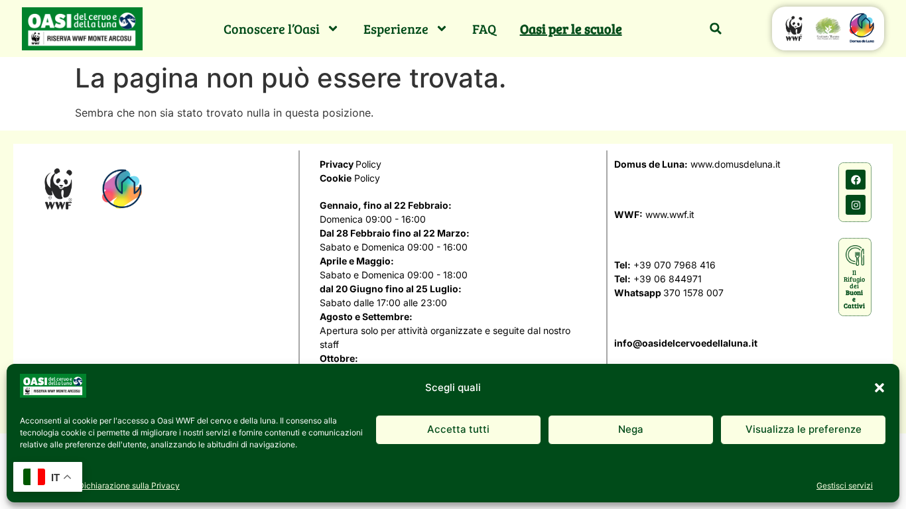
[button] (879, 387)
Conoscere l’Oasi (272, 28)
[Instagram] (856, 205)
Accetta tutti (458, 429)
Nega (630, 429)
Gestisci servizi (844, 485)
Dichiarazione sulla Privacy (129, 485)
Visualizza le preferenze (803, 429)
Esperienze (395, 28)
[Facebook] (856, 180)
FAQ (484, 28)
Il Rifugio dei (854, 289)
